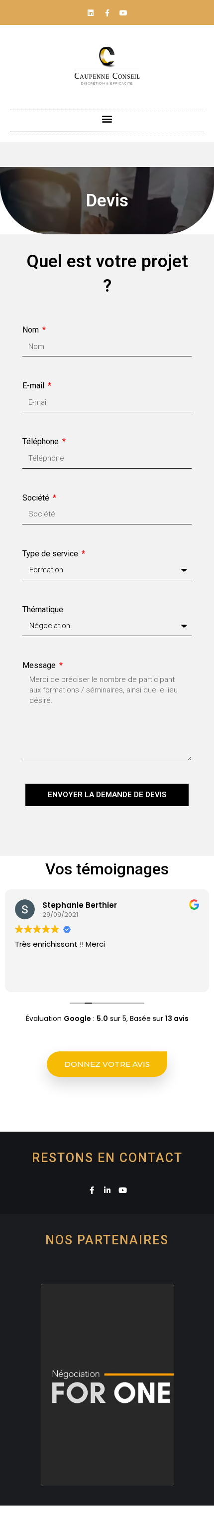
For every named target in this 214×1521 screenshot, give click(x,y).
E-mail (34, 385)
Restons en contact (107, 1158)
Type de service (51, 553)
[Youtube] (123, 13)
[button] (107, 118)
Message (40, 665)
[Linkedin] (91, 13)
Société (36, 498)
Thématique (42, 609)
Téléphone (41, 441)
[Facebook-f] (107, 13)
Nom (31, 330)
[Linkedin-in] (107, 1190)
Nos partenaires (107, 1240)
